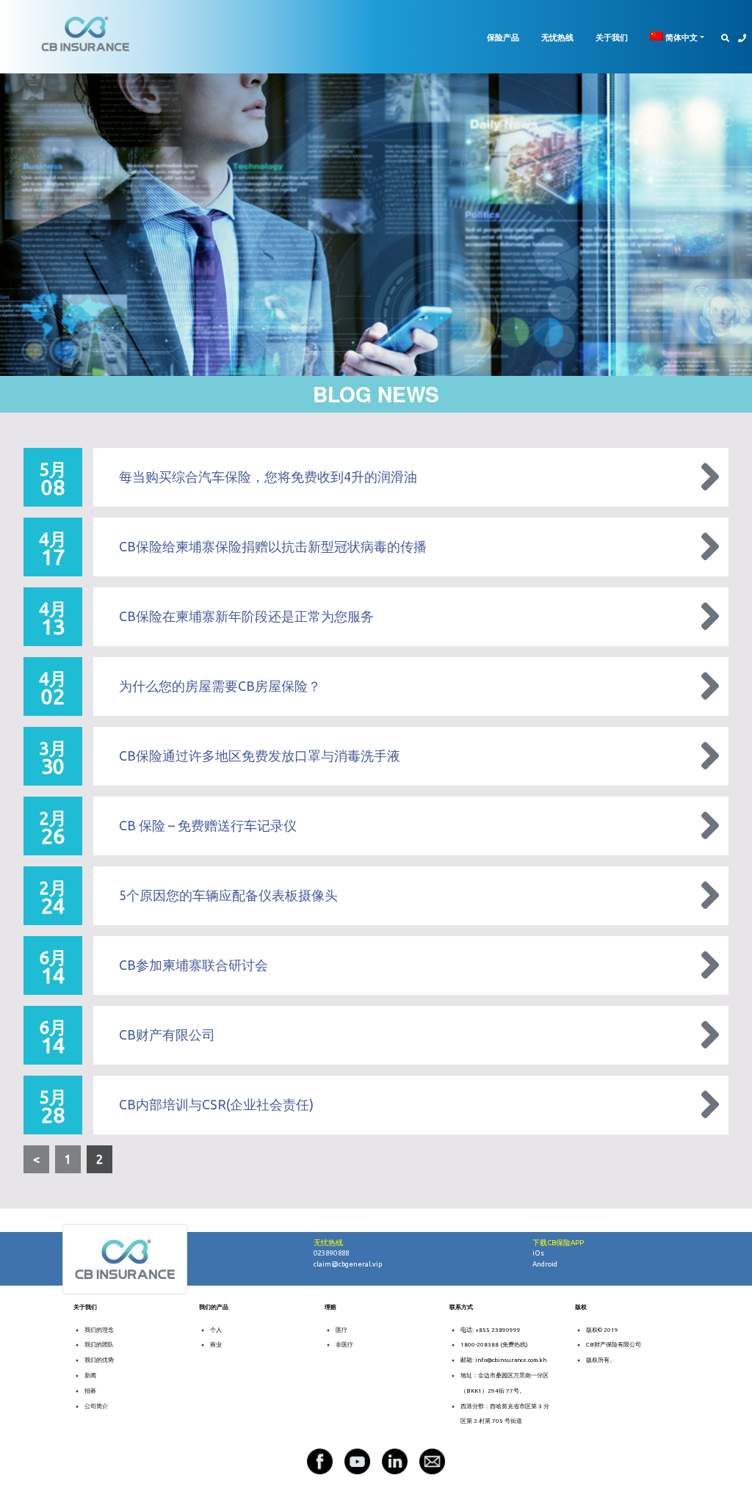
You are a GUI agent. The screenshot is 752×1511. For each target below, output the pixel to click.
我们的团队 (99, 1344)
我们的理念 (99, 1330)
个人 (216, 1330)
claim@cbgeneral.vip (348, 1264)
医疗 (341, 1330)
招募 (90, 1391)
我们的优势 (99, 1360)
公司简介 (96, 1406)
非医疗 (344, 1344)
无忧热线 (557, 37)
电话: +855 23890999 (490, 1330)
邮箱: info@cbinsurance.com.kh (503, 1360)
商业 (216, 1344)
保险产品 (503, 37)
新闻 (90, 1375)
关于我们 (612, 37)
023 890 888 (332, 1253)
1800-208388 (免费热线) (494, 1344)
